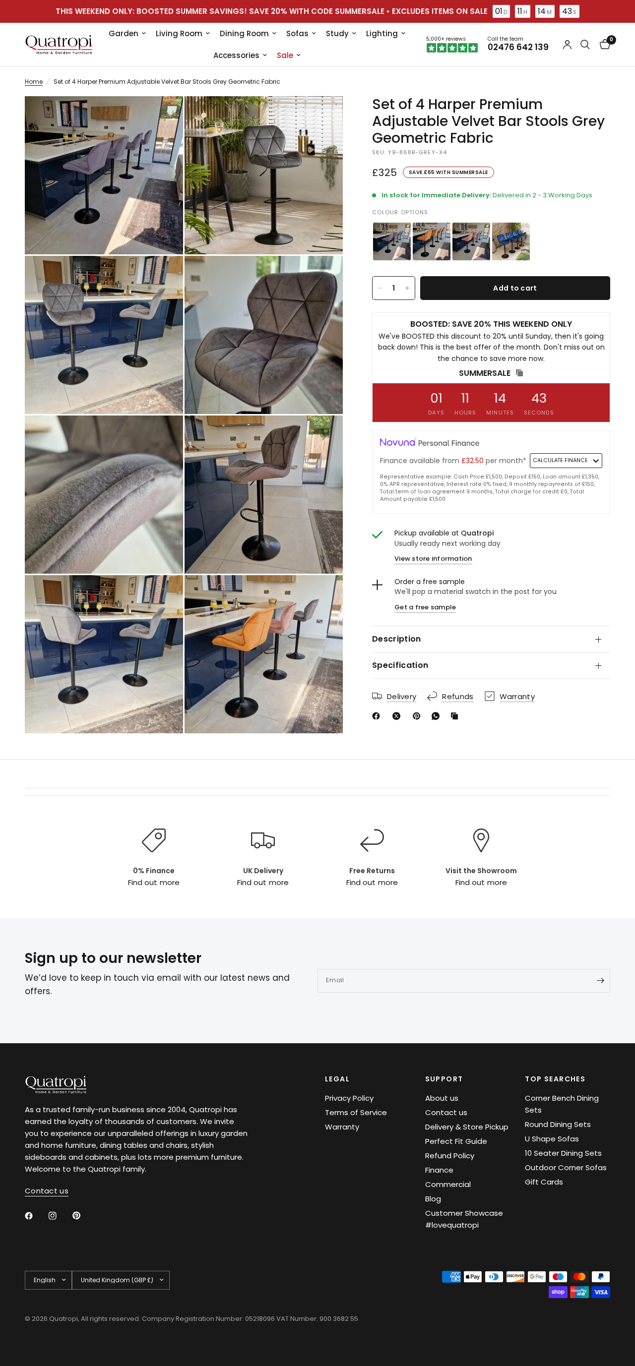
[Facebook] (378, 716)
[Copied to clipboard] (456, 716)
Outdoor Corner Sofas (566, 1167)
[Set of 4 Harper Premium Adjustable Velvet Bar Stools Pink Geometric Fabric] (471, 241)
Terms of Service (356, 1112)
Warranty (342, 1127)
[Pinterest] (419, 716)
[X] (398, 716)
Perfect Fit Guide (456, 1141)
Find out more (153, 882)
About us (441, 1098)
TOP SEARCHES (555, 1078)
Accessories (236, 55)
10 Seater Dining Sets (563, 1153)
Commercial (448, 1184)
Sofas (297, 33)
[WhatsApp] (438, 716)
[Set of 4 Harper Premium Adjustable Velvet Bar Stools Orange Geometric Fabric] (431, 241)
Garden (123, 33)
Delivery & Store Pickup (466, 1127)
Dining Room (244, 33)
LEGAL (337, 1078)
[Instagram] (59, 1216)
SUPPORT (444, 1078)
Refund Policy (449, 1155)
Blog (433, 1198)
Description (396, 639)
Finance (439, 1170)
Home (34, 81)
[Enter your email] (600, 981)
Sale (285, 55)
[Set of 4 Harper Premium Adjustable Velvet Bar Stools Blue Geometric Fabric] (511, 241)
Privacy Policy (349, 1098)
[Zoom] (162, 117)
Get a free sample (425, 607)
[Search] (585, 44)
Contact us (446, 1112)
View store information (433, 558)
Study (337, 33)
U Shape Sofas (552, 1138)
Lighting (382, 33)
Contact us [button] (46, 1191)
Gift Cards (544, 1182)
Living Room (179, 33)
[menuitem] (127, 34)
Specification (400, 665)
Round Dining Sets (558, 1124)
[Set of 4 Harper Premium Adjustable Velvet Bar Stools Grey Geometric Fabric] (392, 241)
